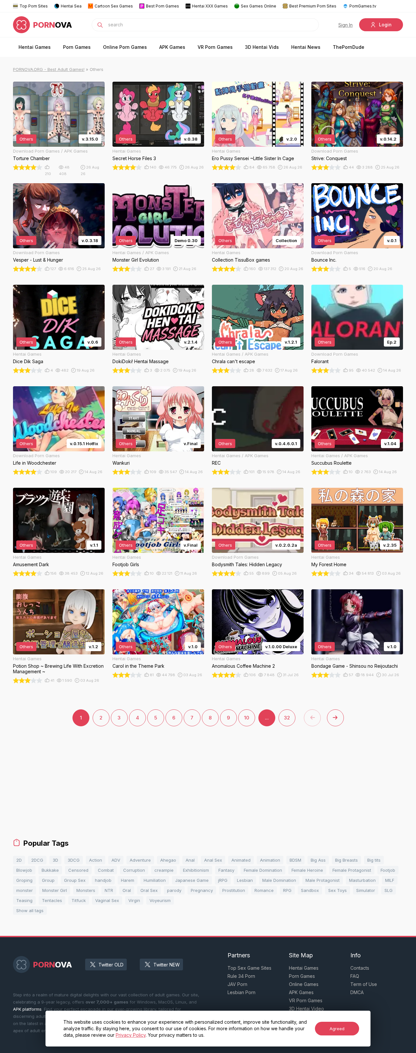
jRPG (223, 880)
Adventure (140, 860)
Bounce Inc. (323, 260)
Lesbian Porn (241, 992)
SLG (388, 890)
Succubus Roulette (331, 463)
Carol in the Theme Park (138, 666)
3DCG (74, 860)
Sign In (345, 25)
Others (26, 139)
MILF (389, 880)
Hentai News (305, 47)
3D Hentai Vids (262, 47)
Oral (127, 890)
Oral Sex (149, 890)
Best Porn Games (162, 6)
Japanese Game (192, 880)
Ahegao (168, 860)
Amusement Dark (31, 564)
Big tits (374, 860)
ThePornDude (348, 47)
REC (216, 463)
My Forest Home (328, 564)
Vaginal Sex (107, 900)
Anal (190, 860)
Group (48, 880)
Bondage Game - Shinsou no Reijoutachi (354, 666)
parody (174, 890)
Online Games (303, 984)
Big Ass (318, 860)
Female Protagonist (351, 870)
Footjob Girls (125, 564)
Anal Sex (213, 860)
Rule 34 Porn (241, 976)
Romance (264, 890)
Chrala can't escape (233, 361)
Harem (127, 880)
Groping (24, 880)
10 (246, 718)
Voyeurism (160, 900)
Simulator (365, 890)
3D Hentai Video (306, 1008)
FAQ (354, 976)
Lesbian (245, 880)
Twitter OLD (111, 964)
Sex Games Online (258, 6)
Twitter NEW (166, 964)
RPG (287, 890)
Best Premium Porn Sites (312, 6)
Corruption (134, 870)
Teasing (24, 900)
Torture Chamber (31, 158)
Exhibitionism (196, 870)
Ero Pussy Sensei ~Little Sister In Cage (253, 158)
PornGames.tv (362, 6)
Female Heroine (307, 870)
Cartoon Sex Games (114, 6)
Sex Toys (337, 890)
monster (24, 890)
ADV (115, 860)
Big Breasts (346, 860)
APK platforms (27, 1009)
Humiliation (155, 880)
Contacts (359, 968)
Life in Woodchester (34, 463)
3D (55, 860)
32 (287, 718)
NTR (109, 890)
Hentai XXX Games (210, 6)
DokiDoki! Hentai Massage (140, 361)
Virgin (134, 900)
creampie (164, 870)
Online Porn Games (125, 47)
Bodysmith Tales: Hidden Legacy (247, 564)
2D (19, 860)
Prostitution (233, 890)
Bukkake (50, 870)
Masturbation (362, 880)
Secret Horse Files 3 (134, 158)
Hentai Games (35, 47)
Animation (270, 860)
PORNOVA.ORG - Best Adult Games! (48, 69)
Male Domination (279, 880)
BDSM (295, 860)
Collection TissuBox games (241, 260)
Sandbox (310, 890)
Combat (106, 870)
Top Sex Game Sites (249, 968)
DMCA (357, 992)
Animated (241, 860)
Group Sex (74, 880)
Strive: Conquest (329, 158)
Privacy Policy (131, 1035)
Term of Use (363, 984)
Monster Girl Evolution (135, 260)
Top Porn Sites (34, 6)
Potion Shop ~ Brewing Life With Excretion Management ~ (58, 668)
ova (52, 25)
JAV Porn (237, 984)
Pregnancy (202, 890)
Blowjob (24, 870)
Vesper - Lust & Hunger (38, 260)
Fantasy (226, 870)
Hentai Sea (71, 6)
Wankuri (121, 463)
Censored (78, 870)
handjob (103, 880)
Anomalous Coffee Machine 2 (243, 666)
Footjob (388, 870)
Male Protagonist (323, 880)
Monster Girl (54, 890)
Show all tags (30, 910)
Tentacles (52, 900)
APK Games (172, 47)
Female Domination (263, 870)
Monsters (85, 890)
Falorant (320, 361)
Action (95, 860)
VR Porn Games (215, 47)
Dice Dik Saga (28, 361)
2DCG (37, 860)
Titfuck (79, 900)
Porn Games (77, 47)
